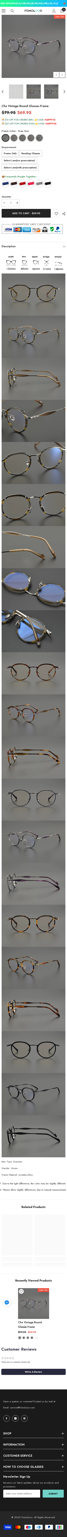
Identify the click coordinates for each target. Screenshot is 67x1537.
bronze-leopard (32, 1337)
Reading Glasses (30, 153)
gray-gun (19, 1337)
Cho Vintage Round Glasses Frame (30, 1325)
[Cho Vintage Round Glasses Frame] (33, 1303)
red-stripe (23, 1337)
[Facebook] (6, 1418)
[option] (33, 46)
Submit (53, 1493)
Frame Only (10, 153)
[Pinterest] (24, 1418)
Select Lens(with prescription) (20, 167)
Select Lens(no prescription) (19, 160)
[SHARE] (62, 214)
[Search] (12, 11)
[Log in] (54, 11)
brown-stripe (27, 1337)
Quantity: (6, 196)
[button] (56, 75)
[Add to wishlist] (56, 214)
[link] (17, 1259)
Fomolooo (26, 1517)
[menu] (4, 11)
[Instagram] (15, 1418)
